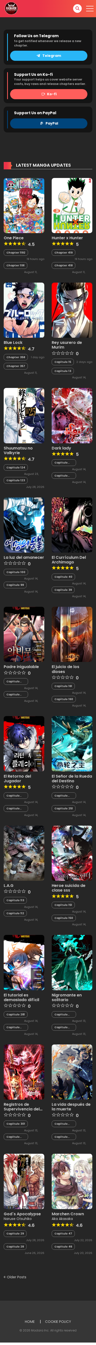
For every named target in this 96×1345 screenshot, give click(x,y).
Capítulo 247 (61, 1137)
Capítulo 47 (63, 1233)
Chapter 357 (15, 366)
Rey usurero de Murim (67, 345)
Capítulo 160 (63, 699)
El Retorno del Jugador (17, 778)
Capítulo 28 (15, 1247)
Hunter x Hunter (67, 238)
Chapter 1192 (15, 253)
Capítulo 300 (13, 1137)
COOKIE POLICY (58, 1321)
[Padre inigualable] (24, 634)
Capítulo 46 (63, 1247)
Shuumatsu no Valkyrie (18, 450)
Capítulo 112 (15, 913)
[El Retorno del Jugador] (24, 743)
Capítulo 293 (61, 476)
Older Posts (16, 1277)
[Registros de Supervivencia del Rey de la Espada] (24, 1071)
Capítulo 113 (15, 900)
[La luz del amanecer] (24, 524)
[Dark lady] (72, 415)
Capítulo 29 (15, 1233)
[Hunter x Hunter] (72, 205)
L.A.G (9, 885)
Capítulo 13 (62, 371)
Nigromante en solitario (67, 997)
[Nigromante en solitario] (72, 962)
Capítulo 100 (15, 572)
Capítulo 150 (63, 918)
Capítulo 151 (63, 905)
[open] (90, 8)
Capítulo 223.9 (61, 1014)
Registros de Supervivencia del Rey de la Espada (22, 1109)
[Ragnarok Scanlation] (11, 8)
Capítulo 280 (13, 1027)
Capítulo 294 (61, 463)
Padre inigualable (21, 667)
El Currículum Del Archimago (69, 560)
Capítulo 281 (15, 1014)
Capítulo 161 (63, 686)
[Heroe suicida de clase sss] (72, 852)
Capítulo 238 (13, 796)
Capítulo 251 (63, 808)
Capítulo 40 (63, 577)
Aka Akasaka (62, 1218)
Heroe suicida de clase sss (68, 888)
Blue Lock (13, 342)
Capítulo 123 (15, 480)
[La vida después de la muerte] (72, 1071)
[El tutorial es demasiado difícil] (24, 962)
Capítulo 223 (61, 1027)
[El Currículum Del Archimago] (72, 524)
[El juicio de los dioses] (72, 634)
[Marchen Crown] (72, 1181)
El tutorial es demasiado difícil (21, 997)
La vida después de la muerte (71, 1107)
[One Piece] (24, 205)
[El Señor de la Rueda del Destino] (72, 743)
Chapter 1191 (15, 265)
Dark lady (61, 448)
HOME (30, 1321)
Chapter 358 (15, 357)
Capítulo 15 (62, 362)
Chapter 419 (63, 253)
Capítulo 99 (15, 585)
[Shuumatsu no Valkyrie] (24, 415)
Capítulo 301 (15, 1124)
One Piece (14, 238)
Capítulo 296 (13, 681)
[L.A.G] (24, 852)
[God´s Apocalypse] (24, 1181)
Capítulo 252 (61, 796)
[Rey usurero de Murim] (72, 309)
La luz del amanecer (24, 557)
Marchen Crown (68, 1214)
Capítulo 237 (13, 808)
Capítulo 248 (61, 1124)
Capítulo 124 (15, 467)
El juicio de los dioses (65, 669)
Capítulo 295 (13, 694)
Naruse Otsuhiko (18, 1218)
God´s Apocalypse (22, 1214)
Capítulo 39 (63, 590)
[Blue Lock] (24, 309)
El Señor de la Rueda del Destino (72, 778)
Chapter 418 (63, 265)
